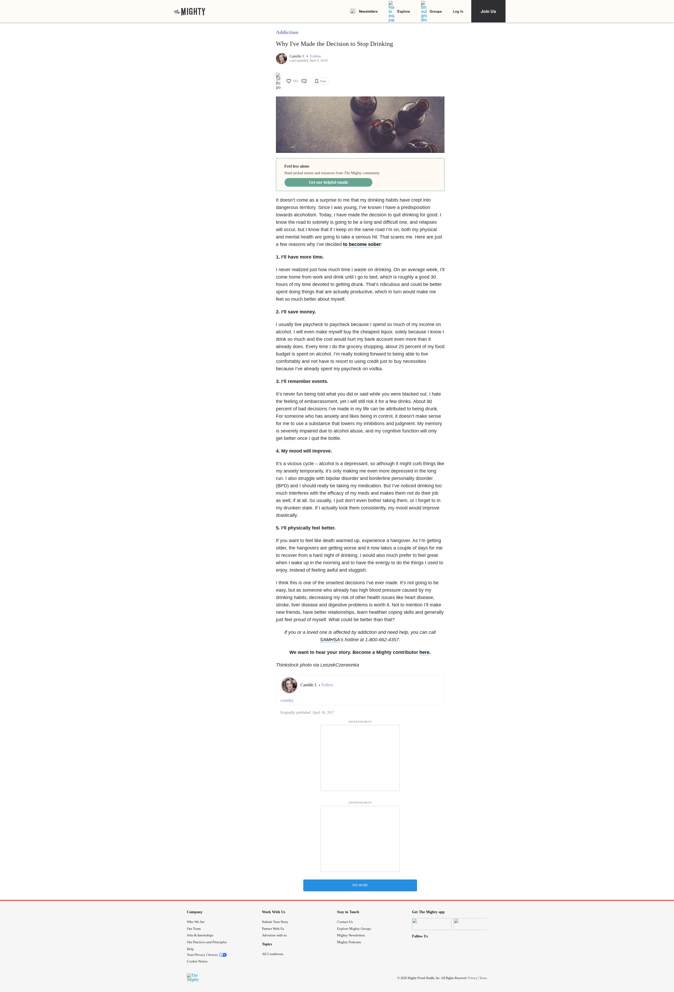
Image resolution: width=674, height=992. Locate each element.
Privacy (472, 978)
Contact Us (345, 922)
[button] (315, 56)
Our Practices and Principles (207, 942)
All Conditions (272, 954)
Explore (403, 11)
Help (190, 949)
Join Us (488, 11)
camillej (286, 700)
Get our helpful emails (328, 182)
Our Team (194, 929)
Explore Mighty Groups (354, 929)
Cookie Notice (197, 961)
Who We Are (196, 922)
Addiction (287, 32)
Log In (458, 11)
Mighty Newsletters (351, 935)
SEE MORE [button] (360, 885)
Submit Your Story (275, 922)
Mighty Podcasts (349, 942)
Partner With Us (273, 929)
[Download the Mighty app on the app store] (432, 924)
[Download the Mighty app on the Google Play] (473, 924)
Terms (483, 978)
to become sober (362, 244)
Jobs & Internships (200, 935)
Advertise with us (274, 935)
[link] (189, 11)
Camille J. (298, 56)
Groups (436, 11)
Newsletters (368, 11)
